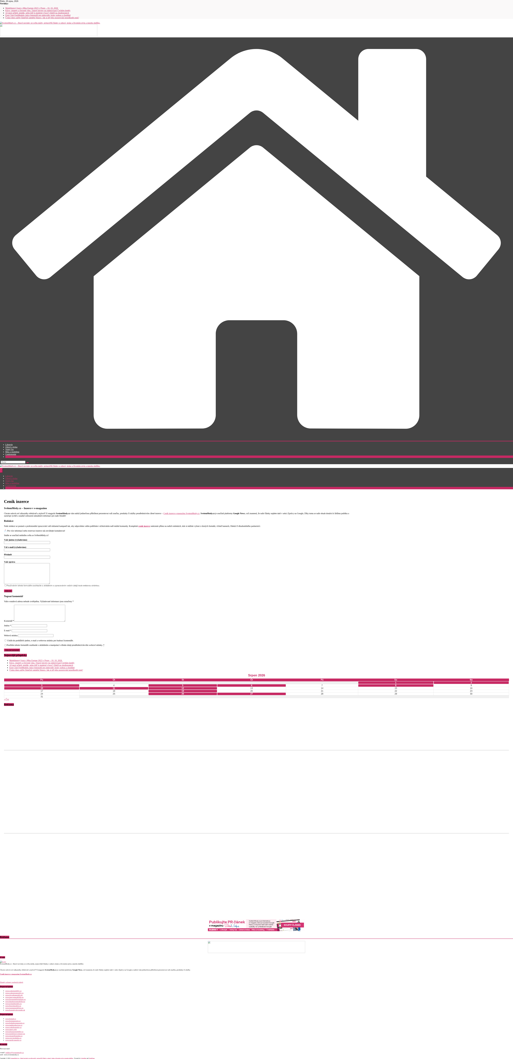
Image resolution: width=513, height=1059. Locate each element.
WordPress (92, 1058)
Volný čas (9, 449)
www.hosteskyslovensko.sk (15, 1010)
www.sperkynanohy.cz (13, 1040)
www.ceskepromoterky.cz (14, 993)
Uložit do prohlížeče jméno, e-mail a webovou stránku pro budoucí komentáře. (40, 640)
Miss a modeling (12, 452)
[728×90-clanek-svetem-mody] (256, 930)
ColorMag (83, 1058)
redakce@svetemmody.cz (14, 1053)
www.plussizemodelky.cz (14, 1032)
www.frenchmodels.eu (13, 1006)
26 (183, 694)
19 (183, 691)
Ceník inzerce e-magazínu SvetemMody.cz (181, 513)
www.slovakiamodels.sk (14, 995)
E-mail (7, 630)
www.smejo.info (11, 1029)
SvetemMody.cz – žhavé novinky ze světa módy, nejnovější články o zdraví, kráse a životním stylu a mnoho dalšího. (41, 1058)
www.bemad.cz (10, 1019)
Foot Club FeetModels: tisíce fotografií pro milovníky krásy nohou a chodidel (38, 15)
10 (42, 688)
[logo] (3, 962)
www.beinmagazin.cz (13, 1021)
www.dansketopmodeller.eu (15, 1002)
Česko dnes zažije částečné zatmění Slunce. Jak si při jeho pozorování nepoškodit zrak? (42, 18)
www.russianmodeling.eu (14, 1008)
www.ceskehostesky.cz (13, 1027)
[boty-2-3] (256, 952)
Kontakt (8, 457)
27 (251, 694)
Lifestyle (9, 444)
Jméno (7, 625)
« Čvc (6, 699)
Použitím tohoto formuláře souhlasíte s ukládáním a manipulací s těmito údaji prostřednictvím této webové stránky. (55, 645)
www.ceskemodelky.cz (13, 991)
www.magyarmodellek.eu (14, 997)
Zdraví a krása (11, 447)
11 (114, 688)
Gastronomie (10, 454)
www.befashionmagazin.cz (14, 1023)
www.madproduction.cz (13, 1025)
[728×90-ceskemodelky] (48, 35)
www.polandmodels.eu (13, 1004)
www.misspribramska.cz (13, 1036)
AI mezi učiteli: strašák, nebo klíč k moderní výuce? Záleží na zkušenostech (37, 13)
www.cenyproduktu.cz (13, 1038)
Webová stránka (11, 635)
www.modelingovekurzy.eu (15, 1034)
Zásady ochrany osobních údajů (11, 982)
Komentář (9, 621)
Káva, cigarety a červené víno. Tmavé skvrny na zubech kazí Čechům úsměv (37, 10)
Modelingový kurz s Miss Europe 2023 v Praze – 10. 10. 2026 (31, 8)
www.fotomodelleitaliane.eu (15, 999)
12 (183, 688)
